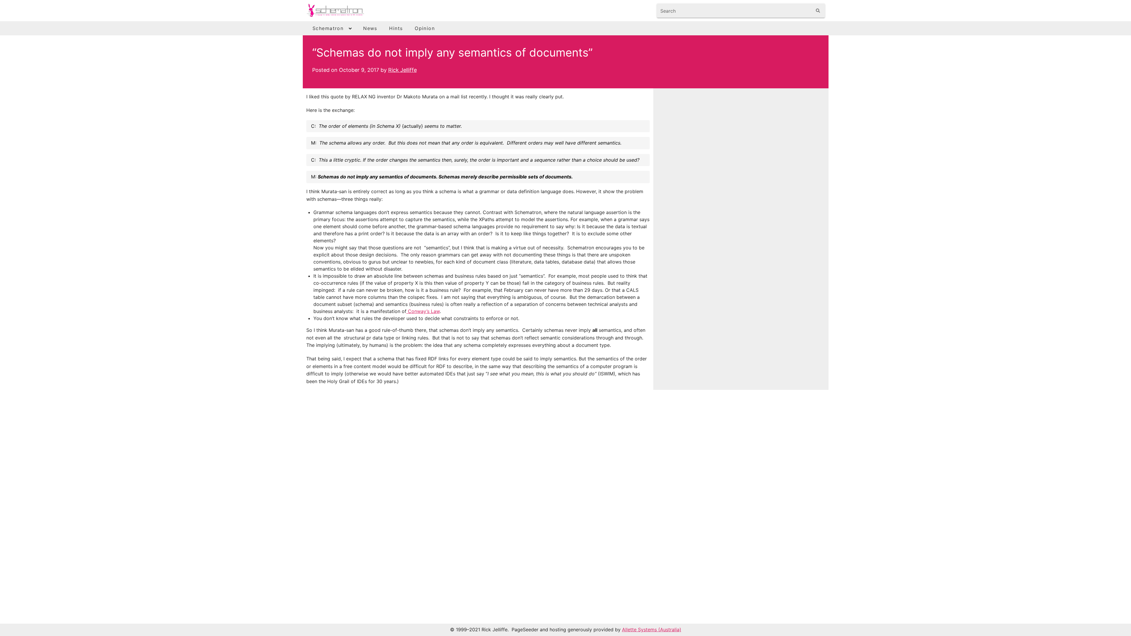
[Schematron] (346, 11)
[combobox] (734, 10)
